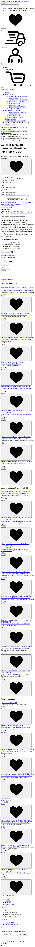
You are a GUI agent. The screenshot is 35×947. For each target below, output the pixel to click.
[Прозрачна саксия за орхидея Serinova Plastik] (16, 646)
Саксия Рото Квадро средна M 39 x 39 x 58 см (16, 339)
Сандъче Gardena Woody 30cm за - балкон (14, 388)
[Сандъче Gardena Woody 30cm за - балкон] (15, 386)
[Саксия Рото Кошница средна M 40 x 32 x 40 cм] (17, 774)
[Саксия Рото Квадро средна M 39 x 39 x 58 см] (17, 337)
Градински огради (15, 115)
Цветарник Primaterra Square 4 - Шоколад (14, 315)
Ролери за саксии (14, 114)
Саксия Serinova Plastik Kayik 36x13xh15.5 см (16, 521)
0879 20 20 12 (9, 923)
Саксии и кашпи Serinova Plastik (21, 213)
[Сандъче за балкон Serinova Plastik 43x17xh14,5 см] (17, 289)
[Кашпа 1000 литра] (7, 798)
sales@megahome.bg (11, 924)
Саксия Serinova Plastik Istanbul (11, 364)
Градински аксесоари (16, 117)
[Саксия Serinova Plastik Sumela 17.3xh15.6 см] (16, 596)
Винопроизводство (15, 108)
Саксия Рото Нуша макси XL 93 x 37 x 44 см (15, 463)
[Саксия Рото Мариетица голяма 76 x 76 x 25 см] (17, 749)
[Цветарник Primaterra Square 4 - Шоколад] (15, 313)
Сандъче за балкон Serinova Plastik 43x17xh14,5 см (17, 290)
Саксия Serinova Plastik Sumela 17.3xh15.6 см (15, 598)
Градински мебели (15, 98)
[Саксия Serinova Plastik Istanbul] (12, 362)
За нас (7, 899)
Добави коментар (6, 255)
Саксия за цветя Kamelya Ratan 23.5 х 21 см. (15, 438)
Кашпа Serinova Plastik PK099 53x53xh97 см (15, 624)
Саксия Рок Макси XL (8, 704)
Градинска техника (15, 105)
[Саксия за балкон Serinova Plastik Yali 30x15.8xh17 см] (17, 129)
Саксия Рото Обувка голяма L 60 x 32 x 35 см (16, 414)
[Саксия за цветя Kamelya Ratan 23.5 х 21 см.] (16, 437)
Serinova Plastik (15, 180)
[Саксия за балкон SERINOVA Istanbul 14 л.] (16, 845)
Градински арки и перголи (17, 112)
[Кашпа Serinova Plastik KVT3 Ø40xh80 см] (15, 491)
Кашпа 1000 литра (7, 800)
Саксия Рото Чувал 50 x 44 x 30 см (12, 873)
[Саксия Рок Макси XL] (9, 703)
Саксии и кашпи (16, 211)
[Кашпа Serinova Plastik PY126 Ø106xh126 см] (16, 821)
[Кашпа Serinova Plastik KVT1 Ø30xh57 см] (15, 572)
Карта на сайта (9, 904)
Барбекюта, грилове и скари (18, 96)
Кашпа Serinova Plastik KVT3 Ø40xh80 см (14, 493)
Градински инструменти (17, 107)
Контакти (8, 901)
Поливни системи (15, 103)
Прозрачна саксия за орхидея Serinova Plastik (15, 648)
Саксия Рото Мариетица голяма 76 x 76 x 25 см (16, 751)
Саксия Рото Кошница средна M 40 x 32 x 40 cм (16, 776)
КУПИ (3, 296)
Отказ (14, 255)
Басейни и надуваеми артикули (19, 100)
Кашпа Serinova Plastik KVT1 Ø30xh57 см (14, 573)
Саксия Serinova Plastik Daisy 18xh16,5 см (14, 674)
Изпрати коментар (7, 279)
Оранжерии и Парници (16, 101)
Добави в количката (13, 199)
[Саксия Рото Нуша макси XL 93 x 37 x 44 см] (16, 461)
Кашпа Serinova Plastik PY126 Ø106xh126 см (15, 823)
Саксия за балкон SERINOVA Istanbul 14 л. (15, 847)
